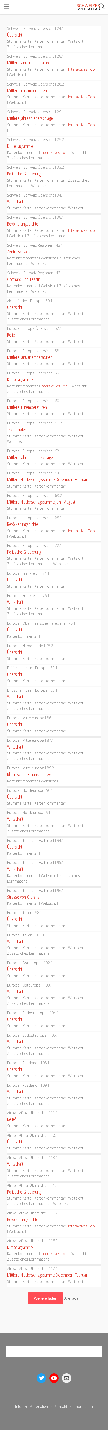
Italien (27, 912)
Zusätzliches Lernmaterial (28, 46)
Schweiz (13, 28)
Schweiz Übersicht (38, 28)
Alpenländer (17, 300)
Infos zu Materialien (31, 1406)
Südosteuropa (34, 1012)
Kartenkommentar (49, 41)
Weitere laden (45, 1298)
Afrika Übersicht (32, 1112)
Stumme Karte (19, 41)
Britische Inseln (19, 667)
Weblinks (38, 185)
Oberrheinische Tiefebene (44, 623)
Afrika (11, 1112)
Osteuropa (31, 962)
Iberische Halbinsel (38, 840)
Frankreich (31, 573)
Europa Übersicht (37, 328)
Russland (29, 1062)
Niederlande (32, 645)
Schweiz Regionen (38, 245)
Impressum (83, 1406)
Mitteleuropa (33, 717)
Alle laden (72, 1298)
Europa (36, 300)
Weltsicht (75, 41)
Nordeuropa (32, 790)
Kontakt (60, 1406)
